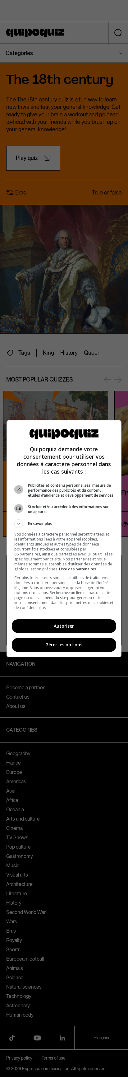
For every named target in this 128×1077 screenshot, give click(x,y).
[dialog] (64, 538)
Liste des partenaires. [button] (78, 569)
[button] (64, 523)
